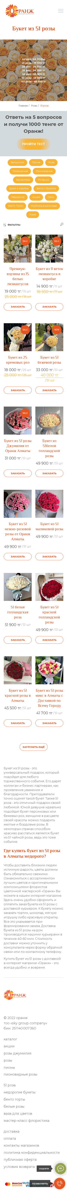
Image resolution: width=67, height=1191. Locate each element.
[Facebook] (24, 1008)
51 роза (44, 105)
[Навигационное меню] (60, 11)
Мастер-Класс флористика (27, 1121)
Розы (34, 105)
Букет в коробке (18, 188)
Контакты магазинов (21, 1145)
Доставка (12, 1131)
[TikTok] (36, 1008)
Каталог (10, 1039)
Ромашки (43, 179)
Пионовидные (44, 171)
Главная (23, 105)
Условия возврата (19, 1167)
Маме (32, 214)
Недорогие (17, 197)
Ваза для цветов (18, 1114)
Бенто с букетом (46, 188)
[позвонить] (59, 1183)
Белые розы (14, 1106)
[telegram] (12, 1008)
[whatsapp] (6, 1008)
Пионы (36, 162)
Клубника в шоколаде (44, 205)
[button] (33, 144)
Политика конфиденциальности (32, 1153)
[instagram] (18, 1008)
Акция (36, 197)
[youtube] (43, 1008)
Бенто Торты (15, 205)
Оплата (10, 1139)
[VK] (30, 1008)
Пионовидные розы (20, 1074)
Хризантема (23, 179)
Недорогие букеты (20, 1092)
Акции (9, 1046)
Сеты (51, 197)
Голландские (20, 171)
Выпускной (17, 162)
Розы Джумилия (17, 1053)
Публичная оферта (20, 1160)
